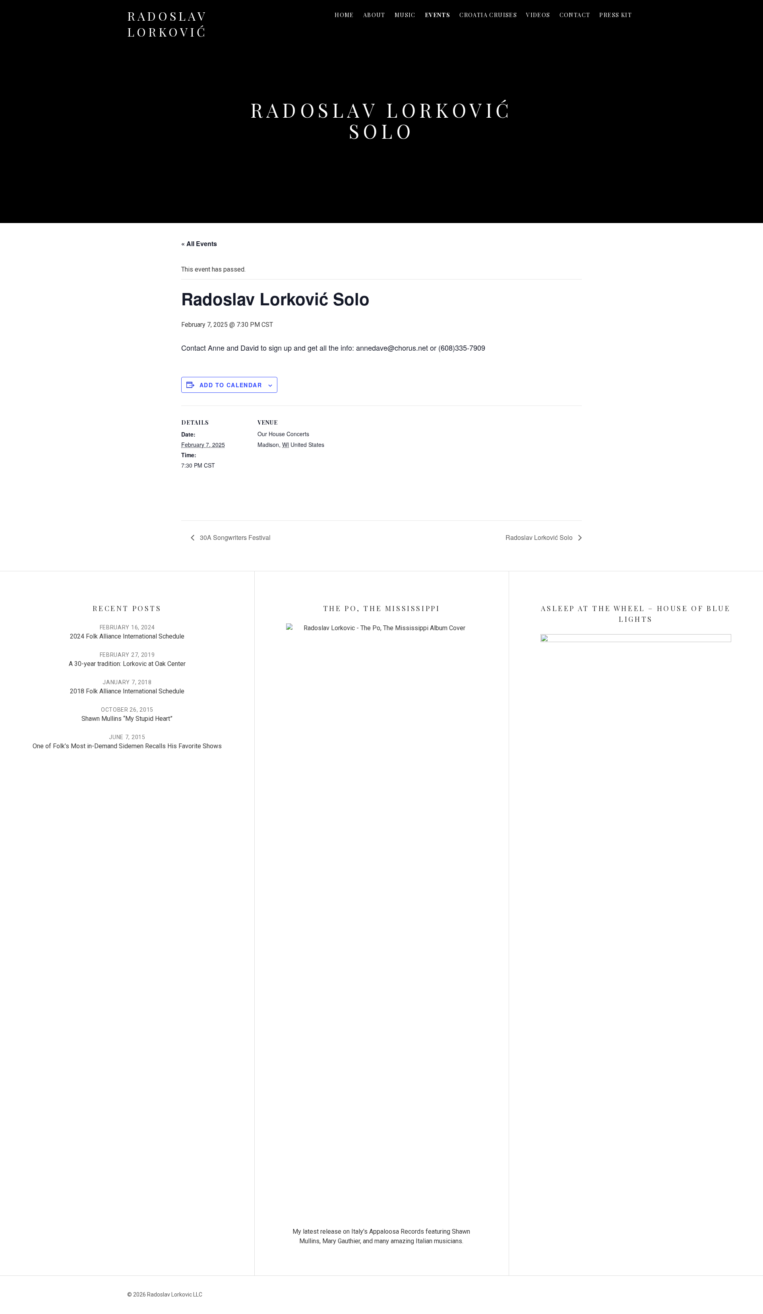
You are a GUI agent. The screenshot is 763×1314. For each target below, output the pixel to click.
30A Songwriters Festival (234, 537)
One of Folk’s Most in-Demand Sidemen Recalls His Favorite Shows (127, 746)
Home (344, 15)
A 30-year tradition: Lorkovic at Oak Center (127, 664)
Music (405, 15)
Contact (575, 15)
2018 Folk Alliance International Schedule (127, 691)
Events (437, 15)
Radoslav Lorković (167, 24)
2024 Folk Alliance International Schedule (127, 636)
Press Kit (615, 15)
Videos (538, 15)
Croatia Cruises (488, 15)
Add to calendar (230, 385)
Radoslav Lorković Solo (539, 537)
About (374, 15)
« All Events (199, 243)
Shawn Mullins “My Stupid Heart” (126, 718)
